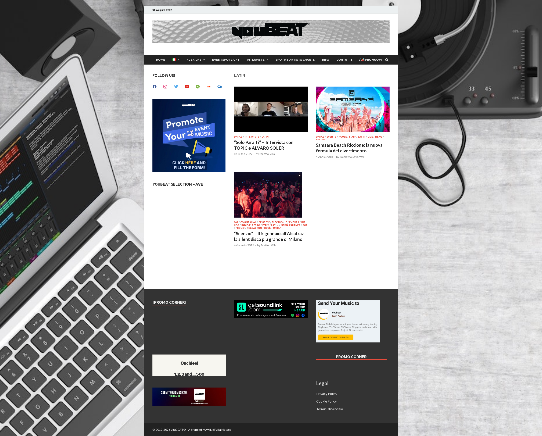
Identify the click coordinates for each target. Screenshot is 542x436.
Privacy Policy (326, 394)
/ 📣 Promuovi (370, 59)
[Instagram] (165, 86)
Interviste (256, 59)
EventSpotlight (226, 59)
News (378, 136)
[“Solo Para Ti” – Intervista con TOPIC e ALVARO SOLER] (271, 110)
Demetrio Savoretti (352, 157)
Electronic (279, 222)
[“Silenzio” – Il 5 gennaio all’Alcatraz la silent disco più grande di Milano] (271, 195)
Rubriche (194, 59)
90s (236, 222)
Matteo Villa (267, 154)
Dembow (264, 222)
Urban (277, 228)
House (343, 136)
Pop (305, 225)
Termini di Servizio (329, 409)
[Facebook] (154, 86)
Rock (267, 228)
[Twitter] (176, 86)
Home (160, 59)
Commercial (248, 222)
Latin (265, 136)
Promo (240, 228)
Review (320, 139)
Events (331, 136)
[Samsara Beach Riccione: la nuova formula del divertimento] (353, 110)
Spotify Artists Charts (295, 59)
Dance (238, 136)
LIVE (370, 136)
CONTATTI (344, 59)
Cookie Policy (326, 401)
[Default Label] (187, 86)
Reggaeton (254, 228)
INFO (325, 59)
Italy (352, 136)
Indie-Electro (250, 225)
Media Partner (290, 225)
